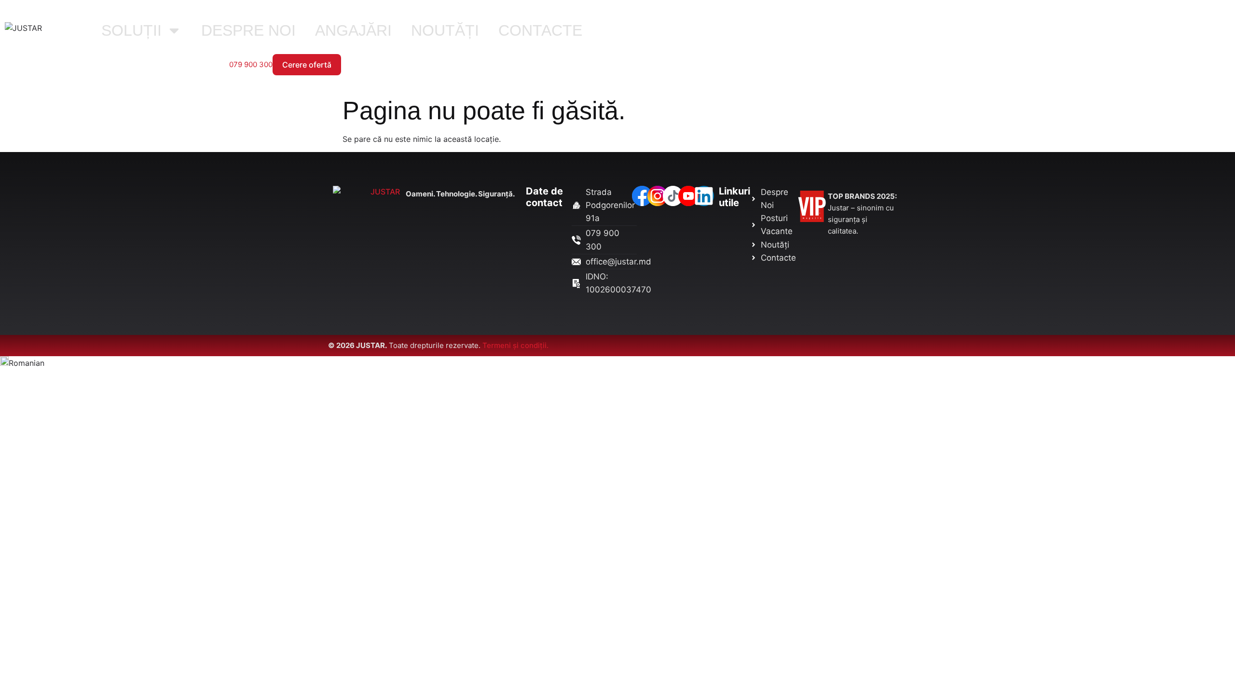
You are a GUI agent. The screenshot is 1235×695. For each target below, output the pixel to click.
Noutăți (445, 30)
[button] (617, 362)
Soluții (131, 30)
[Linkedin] (704, 196)
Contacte (540, 30)
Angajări (353, 30)
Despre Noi (248, 30)
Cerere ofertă (306, 65)
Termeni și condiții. (515, 345)
